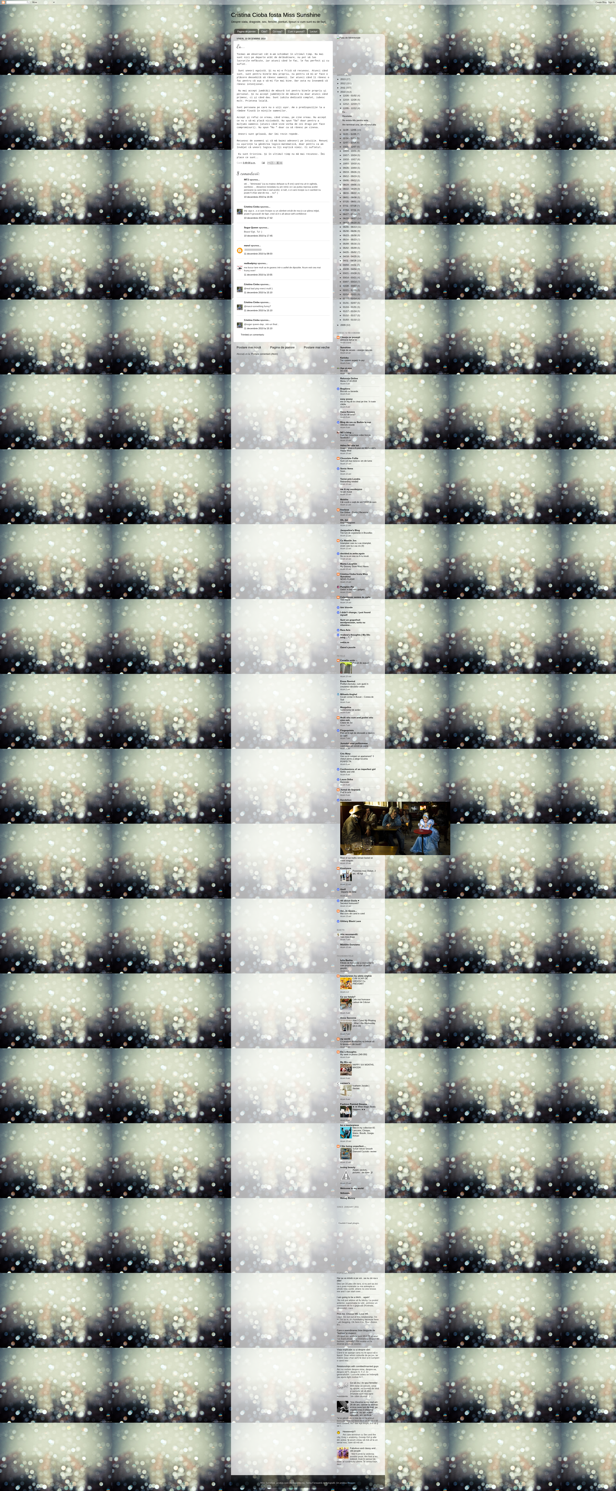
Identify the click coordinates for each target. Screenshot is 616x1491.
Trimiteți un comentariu (252, 335)
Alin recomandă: (349, 934)
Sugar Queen (251, 227)
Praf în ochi (345, 792)
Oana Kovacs (347, 412)
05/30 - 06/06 (350, 231)
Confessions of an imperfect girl (358, 769)
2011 (343, 88)
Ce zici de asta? (347, 414)
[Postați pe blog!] (272, 163)
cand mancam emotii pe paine (354, 746)
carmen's (345, 1083)
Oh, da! (344, 520)
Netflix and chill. (347, 772)
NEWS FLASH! (347, 579)
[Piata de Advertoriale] (348, 38)
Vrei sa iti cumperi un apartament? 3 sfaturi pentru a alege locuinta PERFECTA (357, 759)
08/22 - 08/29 (350, 189)
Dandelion (345, 800)
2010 (343, 92)
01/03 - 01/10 (350, 320)
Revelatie (347, 116)
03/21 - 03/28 (350, 273)
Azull (343, 889)
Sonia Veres (346, 468)
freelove (344, 510)
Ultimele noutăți (347, 425)
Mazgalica (345, 707)
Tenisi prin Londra (350, 479)
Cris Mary (345, 753)
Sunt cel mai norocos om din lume (356, 461)
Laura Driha (346, 779)
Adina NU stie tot (349, 445)
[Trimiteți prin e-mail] (268, 163)
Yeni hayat (345, 600)
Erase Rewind (347, 681)
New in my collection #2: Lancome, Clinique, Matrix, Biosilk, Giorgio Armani (364, 1132)
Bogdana (345, 389)
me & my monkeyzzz (351, 489)
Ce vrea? (277, 31)
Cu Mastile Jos (348, 540)
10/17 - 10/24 (350, 155)
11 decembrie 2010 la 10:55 (258, 275)
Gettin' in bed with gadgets (352, 589)
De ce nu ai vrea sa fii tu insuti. (354, 556)
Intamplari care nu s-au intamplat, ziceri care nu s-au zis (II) (355, 544)
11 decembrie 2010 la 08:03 (258, 254)
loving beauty (347, 1167)
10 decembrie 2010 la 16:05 (258, 197)
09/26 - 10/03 (350, 168)
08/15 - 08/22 (350, 193)
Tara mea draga (347, 937)
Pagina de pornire (246, 31)
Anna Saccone (348, 1018)
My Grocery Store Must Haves (354, 566)
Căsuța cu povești (350, 337)
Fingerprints (347, 730)
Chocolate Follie (349, 458)
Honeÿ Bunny (347, 1198)
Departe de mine (348, 892)
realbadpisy (250, 263)
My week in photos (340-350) (353, 1054)
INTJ (246, 179)
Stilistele (345, 1193)
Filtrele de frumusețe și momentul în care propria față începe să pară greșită (357, 965)
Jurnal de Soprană (350, 790)
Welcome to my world (352, 1188)
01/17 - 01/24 (350, 311)
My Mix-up (346, 1062)
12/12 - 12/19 (350, 104)
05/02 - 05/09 (350, 248)
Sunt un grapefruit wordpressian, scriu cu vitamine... (352, 622)
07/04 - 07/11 (350, 210)
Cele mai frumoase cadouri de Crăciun (361, 1000)
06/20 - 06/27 (350, 218)
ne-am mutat (346, 492)
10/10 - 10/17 (350, 159)
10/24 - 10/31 (350, 151)
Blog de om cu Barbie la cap (355, 422)
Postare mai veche (317, 347)
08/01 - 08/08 (350, 197)
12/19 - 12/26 (350, 100)
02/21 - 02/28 (350, 290)
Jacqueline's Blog (350, 530)
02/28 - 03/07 (350, 286)
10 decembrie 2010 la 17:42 (258, 218)
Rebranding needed (349, 481)
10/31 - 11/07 (350, 147)
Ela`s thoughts (348, 1052)
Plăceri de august (361, 663)
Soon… (343, 471)
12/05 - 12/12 (350, 108)
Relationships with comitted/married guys (357, 1366)
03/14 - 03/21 (350, 277)
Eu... (344, 112)
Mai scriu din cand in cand (352, 913)
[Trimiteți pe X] (275, 163)
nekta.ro (344, 642)
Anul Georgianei (347, 522)
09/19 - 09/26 (350, 172)
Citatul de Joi (346, 723)
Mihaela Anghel (348, 694)
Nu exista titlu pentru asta (355, 120)
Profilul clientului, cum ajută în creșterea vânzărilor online (354, 685)
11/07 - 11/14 (350, 142)
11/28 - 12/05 (350, 130)
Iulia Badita (346, 960)
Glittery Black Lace (350, 921)
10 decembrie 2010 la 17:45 (258, 236)
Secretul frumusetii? (349, 903)
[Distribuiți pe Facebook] (278, 163)
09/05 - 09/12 (350, 180)
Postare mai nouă (249, 347)
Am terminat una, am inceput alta (359, 124)
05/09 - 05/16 (350, 244)
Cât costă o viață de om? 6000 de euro (358, 502)
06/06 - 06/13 (350, 227)
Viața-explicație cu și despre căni (353, 1349)
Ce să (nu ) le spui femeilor (363, 1383)
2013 (343, 79)
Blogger (351, 1483)
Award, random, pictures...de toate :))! (363, 1171)
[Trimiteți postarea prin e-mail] (263, 163)
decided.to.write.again (352, 553)
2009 (343, 325)
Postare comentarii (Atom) (264, 354)
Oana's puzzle (347, 647)
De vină (343, 371)
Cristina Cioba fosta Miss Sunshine (276, 15)
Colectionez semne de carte (355, 597)
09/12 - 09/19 (350, 176)
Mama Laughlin (348, 564)
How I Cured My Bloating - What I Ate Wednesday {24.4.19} (364, 1023)
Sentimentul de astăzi (350, 710)
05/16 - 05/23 (350, 239)
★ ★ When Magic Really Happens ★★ (364, 1108)
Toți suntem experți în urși (352, 360)
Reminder (344, 782)
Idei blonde (346, 607)
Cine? (264, 31)
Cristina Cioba (252, 207)
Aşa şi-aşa (346, 368)
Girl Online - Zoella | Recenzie (354, 512)
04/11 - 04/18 (350, 260)
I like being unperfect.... (353, 1146)
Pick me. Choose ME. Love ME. (353, 1314)
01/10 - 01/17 (350, 315)
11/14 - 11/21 (350, 138)
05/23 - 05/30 (350, 235)
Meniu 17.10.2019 (348, 381)
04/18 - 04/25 (350, 256)
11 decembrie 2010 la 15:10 (258, 292)
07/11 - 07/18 (350, 206)
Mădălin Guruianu (350, 944)
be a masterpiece (349, 1125)
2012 (343, 83)
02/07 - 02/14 (350, 298)
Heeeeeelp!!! (349, 1431)
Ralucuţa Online (349, 378)
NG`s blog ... (347, 432)
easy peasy (346, 399)
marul (247, 245)
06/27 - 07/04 (350, 214)
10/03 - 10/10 (350, 163)
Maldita (344, 499)
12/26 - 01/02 (350, 95)
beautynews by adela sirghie (356, 976)
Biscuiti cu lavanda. (349, 391)
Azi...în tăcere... (348, 911)
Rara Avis (345, 630)
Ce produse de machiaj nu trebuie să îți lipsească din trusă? (357, 1042)
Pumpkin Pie (347, 587)
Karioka (344, 358)
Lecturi (313, 31)
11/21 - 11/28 (350, 134)
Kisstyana (345, 868)
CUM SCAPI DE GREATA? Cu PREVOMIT (360, 981)
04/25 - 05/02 (350, 252)
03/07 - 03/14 (350, 282)
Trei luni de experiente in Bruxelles (356, 533)
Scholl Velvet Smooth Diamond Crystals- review (364, 1150)
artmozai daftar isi (348, 340)
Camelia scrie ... (348, 660)
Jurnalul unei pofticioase (354, 743)
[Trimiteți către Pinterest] (281, 163)
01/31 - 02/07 (350, 303)
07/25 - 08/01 (350, 201)
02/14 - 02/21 (350, 294)
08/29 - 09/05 (350, 185)
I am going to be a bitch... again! (353, 1297)
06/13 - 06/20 (350, 223)
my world (345, 1039)
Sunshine (345, 347)
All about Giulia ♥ (349, 901)
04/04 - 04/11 (350, 265)
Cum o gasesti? (296, 31)
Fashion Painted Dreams (353, 1104)
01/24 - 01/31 (350, 307)
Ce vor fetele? (347, 997)
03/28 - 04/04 (350, 269)
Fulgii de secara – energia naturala (356, 350)
